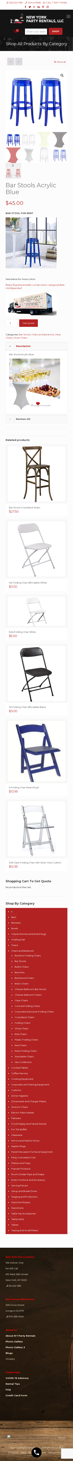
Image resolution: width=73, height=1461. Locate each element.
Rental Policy (56, 1452)
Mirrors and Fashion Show (25, 1140)
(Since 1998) (34, 2)
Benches (19, 972)
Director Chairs (19, 1107)
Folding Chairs (22, 1022)
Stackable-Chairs (24, 1056)
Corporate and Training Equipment (30, 1084)
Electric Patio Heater (22, 1112)
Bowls (14, 928)
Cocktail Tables (19, 1067)
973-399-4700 (16, 1316)
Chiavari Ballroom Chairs (28, 994)
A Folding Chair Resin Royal (24, 787)
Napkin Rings (18, 1146)
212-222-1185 (15, 1285)
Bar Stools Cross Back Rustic (24, 507)
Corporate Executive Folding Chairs (34, 1011)
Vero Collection (23, 1062)
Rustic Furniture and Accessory (28, 1180)
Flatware (16, 1118)
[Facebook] (25, 6)
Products (13, 1452)
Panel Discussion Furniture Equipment (32, 1151)
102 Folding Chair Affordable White (28, 582)
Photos (42, 1452)
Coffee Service (19, 1073)
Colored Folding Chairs (27, 1006)
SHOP (55, 31)
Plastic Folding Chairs (26, 1039)
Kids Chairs (20, 1034)
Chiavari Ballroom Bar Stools (30, 989)
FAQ (23, 1452)
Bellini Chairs (22, 966)
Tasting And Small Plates (24, 1230)
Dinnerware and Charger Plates (28, 1101)
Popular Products (20, 1168)
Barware (16, 922)
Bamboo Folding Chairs (28, 955)
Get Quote (28, 323)
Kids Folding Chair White (22, 632)
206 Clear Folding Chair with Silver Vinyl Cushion (35, 862)
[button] (62, 75)
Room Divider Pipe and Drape (27, 1174)
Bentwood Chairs (24, 978)
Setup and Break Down (24, 1191)
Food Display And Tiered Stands (28, 1123)
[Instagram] (47, 6)
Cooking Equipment (22, 1079)
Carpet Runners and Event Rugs (28, 934)
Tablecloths (17, 1219)
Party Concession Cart (23, 1157)
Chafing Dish (18, 939)
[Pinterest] (43, 6)
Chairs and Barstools (42, 334)
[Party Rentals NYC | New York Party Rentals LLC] (36, 18)
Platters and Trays (20, 1163)
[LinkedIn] (39, 6)
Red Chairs (20, 1045)
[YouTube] (34, 6)
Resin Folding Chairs (26, 1051)
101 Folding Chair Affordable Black (27, 707)
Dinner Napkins (19, 1095)
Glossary (10, 1358)
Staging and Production (24, 1196)
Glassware (16, 1135)
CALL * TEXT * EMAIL (56, 2)
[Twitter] (30, 6)
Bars (13, 917)
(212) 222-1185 (16, 2)
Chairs (14, 945)
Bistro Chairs (21, 983)
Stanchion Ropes (20, 1202)
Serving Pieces (19, 1185)
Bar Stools (24, 334)
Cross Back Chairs (24, 1017)
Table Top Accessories (23, 1213)
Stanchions (17, 1208)
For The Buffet (19, 1129)
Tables (14, 1224)
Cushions (16, 1090)
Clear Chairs (21, 1000)
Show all (61, 62)
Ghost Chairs (20, 337)
